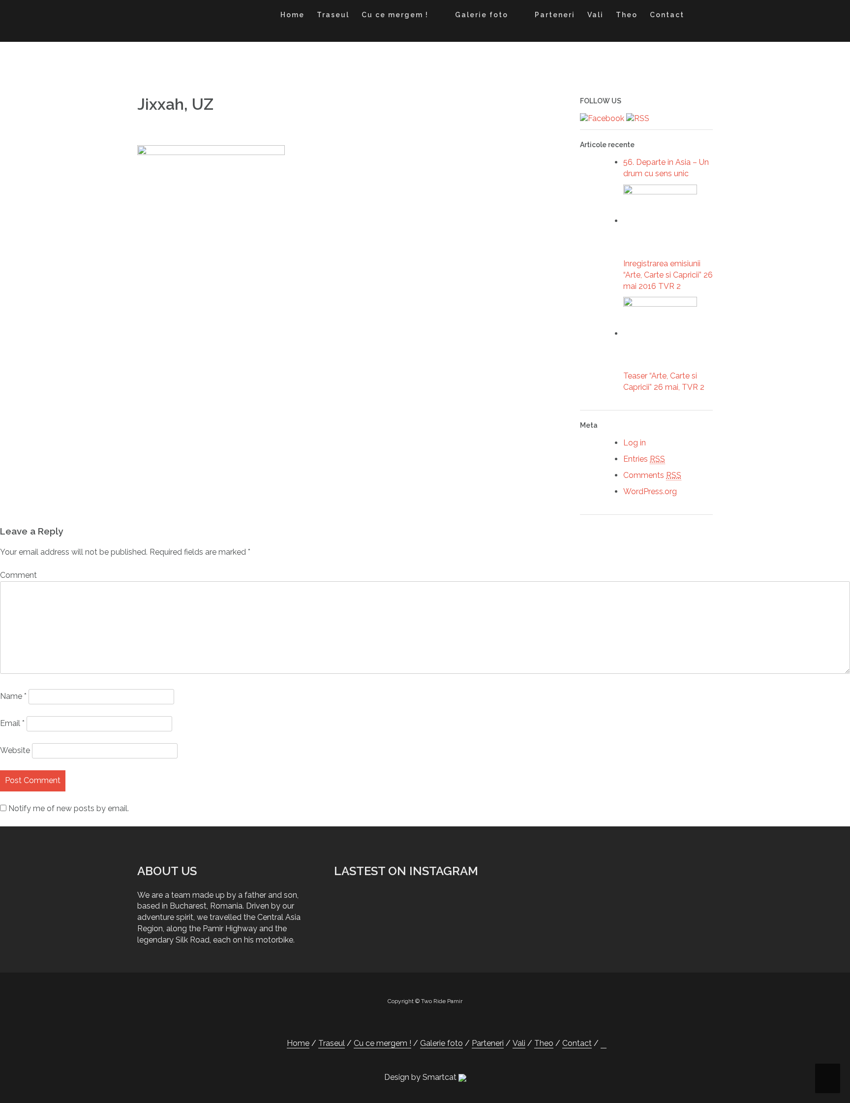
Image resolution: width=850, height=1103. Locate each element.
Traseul (333, 15)
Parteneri (555, 15)
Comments (652, 475)
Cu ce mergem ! (395, 15)
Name (13, 696)
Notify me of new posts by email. (68, 808)
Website (15, 750)
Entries (644, 459)
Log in (634, 442)
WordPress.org (650, 491)
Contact (667, 15)
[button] (700, 16)
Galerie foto (481, 15)
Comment (18, 575)
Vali (595, 15)
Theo (627, 15)
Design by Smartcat (421, 1077)
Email (12, 723)
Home (292, 15)
